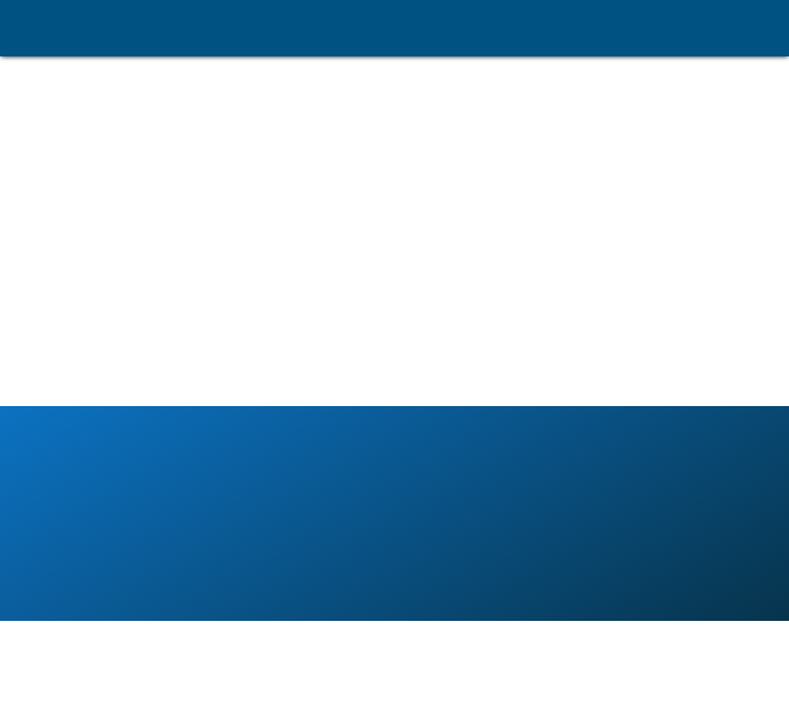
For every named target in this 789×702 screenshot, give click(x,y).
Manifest (385, 41)
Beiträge (669, 41)
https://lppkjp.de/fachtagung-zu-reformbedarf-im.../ (221, 305)
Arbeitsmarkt (485, 41)
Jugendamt (539, 41)
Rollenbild (431, 41)
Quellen (585, 41)
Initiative (626, 41)
